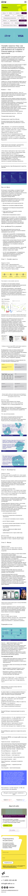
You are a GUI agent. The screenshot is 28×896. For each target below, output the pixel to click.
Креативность (14, 815)
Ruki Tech (17, 611)
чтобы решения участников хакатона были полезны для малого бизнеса (13, 157)
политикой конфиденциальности (10, 867)
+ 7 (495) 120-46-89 (9, 880)
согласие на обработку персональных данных (14, 866)
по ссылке (18, 783)
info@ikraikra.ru (7, 883)
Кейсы (10, 815)
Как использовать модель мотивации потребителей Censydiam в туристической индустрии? (14, 821)
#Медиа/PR (6, 815)
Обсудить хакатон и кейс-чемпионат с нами (14, 793)
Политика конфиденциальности (9, 890)
